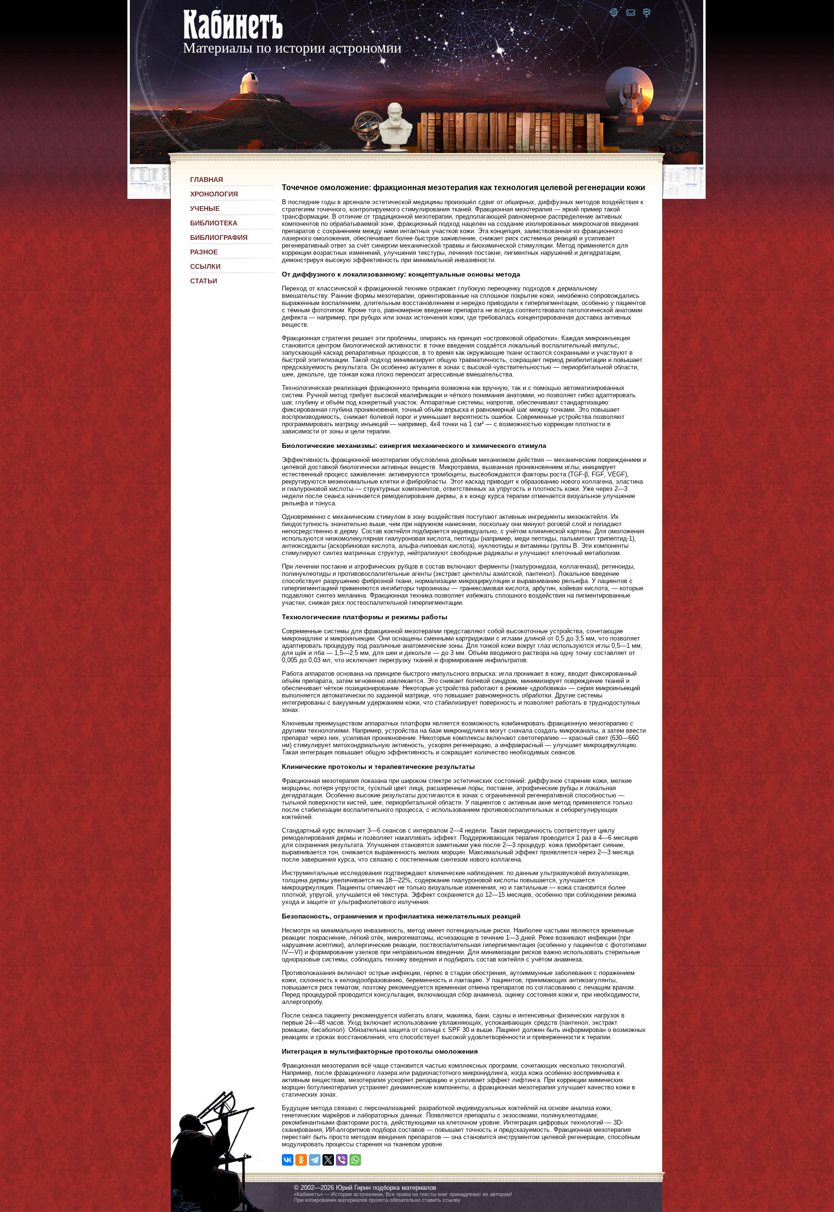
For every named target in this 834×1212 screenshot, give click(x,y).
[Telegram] (314, 1160)
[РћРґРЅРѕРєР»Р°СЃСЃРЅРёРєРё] (301, 1160)
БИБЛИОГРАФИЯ (219, 237)
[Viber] (342, 1160)
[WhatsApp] (355, 1160)
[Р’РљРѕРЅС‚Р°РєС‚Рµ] (287, 1160)
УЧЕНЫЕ (205, 208)
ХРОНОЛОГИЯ (214, 194)
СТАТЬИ (203, 281)
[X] (328, 1160)
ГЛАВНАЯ (206, 179)
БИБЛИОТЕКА (213, 223)
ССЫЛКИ (205, 266)
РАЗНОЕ (204, 252)
